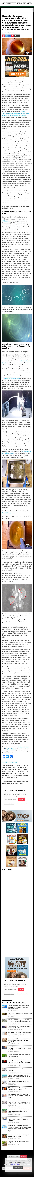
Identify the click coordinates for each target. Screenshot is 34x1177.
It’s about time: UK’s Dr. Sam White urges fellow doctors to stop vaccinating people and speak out (19, 1103)
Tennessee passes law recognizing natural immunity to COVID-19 (19, 1027)
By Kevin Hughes (17, 1065)
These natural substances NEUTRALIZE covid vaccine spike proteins (20, 1014)
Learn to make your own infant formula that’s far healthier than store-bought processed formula (18, 1007)
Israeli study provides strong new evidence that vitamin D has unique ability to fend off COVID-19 (19, 1048)
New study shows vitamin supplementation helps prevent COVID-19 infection (19, 1033)
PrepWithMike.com (8, 513)
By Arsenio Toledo (18, 1029)
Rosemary (19, 775)
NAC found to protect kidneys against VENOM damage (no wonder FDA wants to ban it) (19, 1096)
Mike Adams (13, 32)
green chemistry (17, 769)
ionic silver (15, 771)
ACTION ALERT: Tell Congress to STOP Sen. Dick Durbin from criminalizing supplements (19, 1020)
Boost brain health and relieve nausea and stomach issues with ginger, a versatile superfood (19, 1040)
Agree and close (18, 1167)
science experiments (12, 777)
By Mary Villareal (17, 1035)
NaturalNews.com (23, 747)
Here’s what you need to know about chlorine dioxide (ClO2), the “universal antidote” (18, 1119)
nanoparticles (23, 771)
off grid (13, 775)
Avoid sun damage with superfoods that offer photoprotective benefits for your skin (19, 1076)
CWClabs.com (6, 221)
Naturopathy (6, 775)
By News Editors (17, 1072)
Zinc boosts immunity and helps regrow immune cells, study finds (18, 1135)
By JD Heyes (16, 1051)
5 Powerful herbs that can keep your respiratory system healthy (18, 1088)
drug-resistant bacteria (13, 767)
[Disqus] (17, 892)
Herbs (10, 771)
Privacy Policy (15, 1164)
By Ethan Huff (16, 1010)
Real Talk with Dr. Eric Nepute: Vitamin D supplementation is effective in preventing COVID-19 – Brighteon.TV (19, 1062)
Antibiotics (19, 765)
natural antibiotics (7, 773)
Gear (10, 769)
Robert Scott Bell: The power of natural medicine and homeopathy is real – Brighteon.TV (18, 1111)
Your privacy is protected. (9, 803)
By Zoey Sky (16, 1043)
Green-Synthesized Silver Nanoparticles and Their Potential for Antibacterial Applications (15, 113)
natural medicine (19, 773)
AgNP (13, 765)
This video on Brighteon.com (11, 378)
